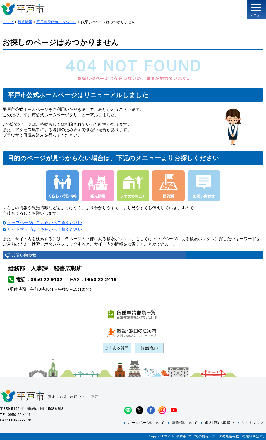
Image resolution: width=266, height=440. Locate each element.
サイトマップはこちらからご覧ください (44, 229)
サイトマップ (252, 423)
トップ (8, 22)
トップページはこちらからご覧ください (44, 222)
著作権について (184, 423)
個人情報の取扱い (219, 423)
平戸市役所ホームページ (56, 22)
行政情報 (25, 22)
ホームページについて (146, 423)
